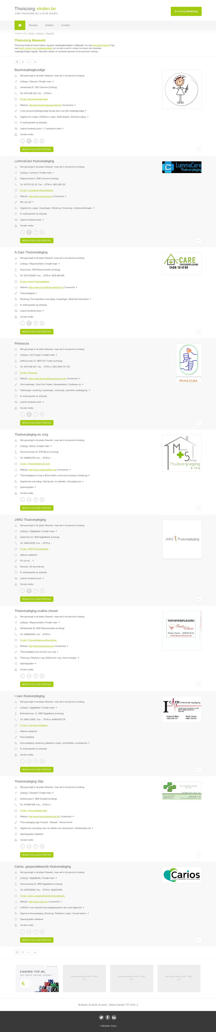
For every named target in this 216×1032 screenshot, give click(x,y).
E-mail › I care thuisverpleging (33, 725)
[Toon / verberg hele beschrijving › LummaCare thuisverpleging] (68, 202)
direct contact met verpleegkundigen (35, 48)
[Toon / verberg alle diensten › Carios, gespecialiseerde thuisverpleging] (68, 913)
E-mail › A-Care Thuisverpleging (34, 281)
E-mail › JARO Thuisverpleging (34, 549)
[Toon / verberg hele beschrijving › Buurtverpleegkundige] (68, 111)
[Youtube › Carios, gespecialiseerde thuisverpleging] (42, 931)
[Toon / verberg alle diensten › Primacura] (68, 390)
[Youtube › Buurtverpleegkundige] (42, 141)
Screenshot (69, 105)
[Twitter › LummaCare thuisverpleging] (22, 232)
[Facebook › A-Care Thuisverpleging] (29, 323)
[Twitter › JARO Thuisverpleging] (22, 590)
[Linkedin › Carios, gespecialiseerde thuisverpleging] (35, 931)
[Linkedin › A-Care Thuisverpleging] (35, 323)
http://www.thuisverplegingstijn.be (44, 816)
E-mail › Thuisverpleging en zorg (35, 464)
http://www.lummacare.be (40, 196)
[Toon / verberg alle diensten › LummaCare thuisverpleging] (68, 208)
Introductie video (55, 128)
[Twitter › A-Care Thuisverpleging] (22, 323)
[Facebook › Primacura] (29, 414)
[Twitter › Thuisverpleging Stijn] (22, 846)
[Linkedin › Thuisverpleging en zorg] (35, 499)
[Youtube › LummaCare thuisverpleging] (42, 232)
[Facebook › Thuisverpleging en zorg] (29, 499)
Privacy (114, 1026)
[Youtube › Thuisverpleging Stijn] (42, 846)
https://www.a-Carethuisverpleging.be (46, 287)
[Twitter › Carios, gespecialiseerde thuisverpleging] (22, 931)
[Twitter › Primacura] (22, 414)
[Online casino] (39, 979)
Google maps (46, 81)
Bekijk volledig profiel (36, 149)
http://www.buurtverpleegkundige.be (45, 105)
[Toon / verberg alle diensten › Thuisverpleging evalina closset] (68, 658)
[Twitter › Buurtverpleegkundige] (22, 141)
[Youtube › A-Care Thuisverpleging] (42, 323)
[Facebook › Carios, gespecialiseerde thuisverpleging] (29, 931)
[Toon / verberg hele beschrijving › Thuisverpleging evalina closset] (68, 651)
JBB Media (105, 1026)
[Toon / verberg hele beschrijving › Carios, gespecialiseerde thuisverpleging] (68, 907)
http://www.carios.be (38, 902)
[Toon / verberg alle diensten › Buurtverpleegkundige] (68, 117)
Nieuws (33, 25)
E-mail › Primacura (28, 373)
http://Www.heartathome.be (41, 646)
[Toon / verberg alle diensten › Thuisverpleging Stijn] (68, 828)
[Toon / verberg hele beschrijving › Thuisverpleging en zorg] (68, 475)
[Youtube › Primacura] (42, 414)
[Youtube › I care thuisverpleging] (42, 761)
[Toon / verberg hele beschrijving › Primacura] (68, 384)
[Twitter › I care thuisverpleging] (22, 761)
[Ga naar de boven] (199, 149)
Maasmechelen (37, 264)
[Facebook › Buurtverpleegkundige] (29, 141)
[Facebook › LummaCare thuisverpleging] (29, 232)
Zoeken (49, 25)
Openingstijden (28, 487)
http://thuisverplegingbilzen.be (42, 470)
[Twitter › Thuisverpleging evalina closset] (22, 675)
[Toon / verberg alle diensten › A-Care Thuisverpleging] (68, 299)
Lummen (34, 172)
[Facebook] (107, 1017)
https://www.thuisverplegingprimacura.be (47, 378)
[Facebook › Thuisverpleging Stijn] (29, 846)
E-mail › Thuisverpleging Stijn (33, 810)
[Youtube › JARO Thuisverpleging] (42, 590)
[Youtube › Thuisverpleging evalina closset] (42, 675)
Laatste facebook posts (32, 128)
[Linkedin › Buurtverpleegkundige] (35, 141)
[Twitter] (101, 1017)
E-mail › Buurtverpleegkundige (34, 99)
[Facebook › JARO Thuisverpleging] (29, 590)
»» (35, 62)
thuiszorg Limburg (101, 45)
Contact (65, 25)
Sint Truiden (35, 355)
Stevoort (33, 81)
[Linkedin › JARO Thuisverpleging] (35, 590)
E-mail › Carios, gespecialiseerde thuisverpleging (42, 896)
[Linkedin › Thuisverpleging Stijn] (35, 846)
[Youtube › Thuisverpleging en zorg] (42, 499)
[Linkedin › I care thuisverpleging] (35, 761)
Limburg (23, 81)
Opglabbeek (35, 531)
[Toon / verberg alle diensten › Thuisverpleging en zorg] (68, 481)
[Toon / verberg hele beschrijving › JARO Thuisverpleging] (68, 560)
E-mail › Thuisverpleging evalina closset (38, 640)
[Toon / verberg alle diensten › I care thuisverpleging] (68, 743)
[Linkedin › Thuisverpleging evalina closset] (35, 675)
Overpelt (33, 793)
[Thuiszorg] (20, 25)
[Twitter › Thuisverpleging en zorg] (22, 499)
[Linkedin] (114, 1017)
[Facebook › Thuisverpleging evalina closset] (29, 675)
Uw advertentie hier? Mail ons (84, 977)
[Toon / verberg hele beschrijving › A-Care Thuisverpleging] (68, 293)
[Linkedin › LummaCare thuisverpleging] (35, 232)
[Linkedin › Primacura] (35, 414)
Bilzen (32, 446)
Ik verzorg (186, 11)
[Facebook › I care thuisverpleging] (29, 761)
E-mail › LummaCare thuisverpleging (36, 190)
